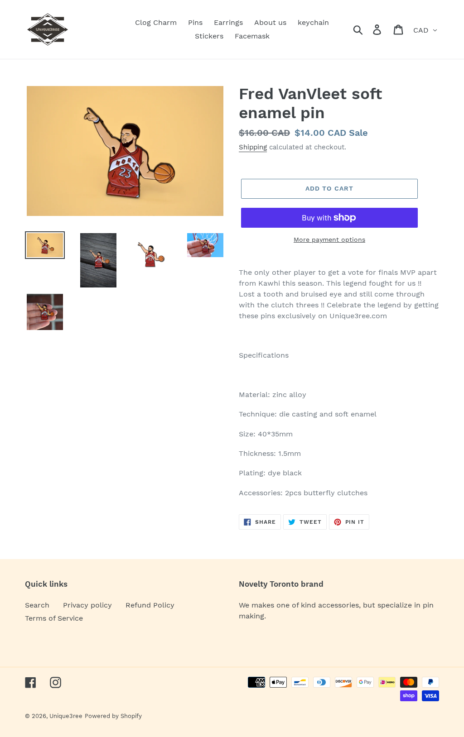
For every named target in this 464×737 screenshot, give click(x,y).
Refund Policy (150, 605)
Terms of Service (54, 618)
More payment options (329, 239)
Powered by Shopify (113, 716)
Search (37, 605)
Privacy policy (87, 605)
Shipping (253, 147)
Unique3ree (65, 716)
